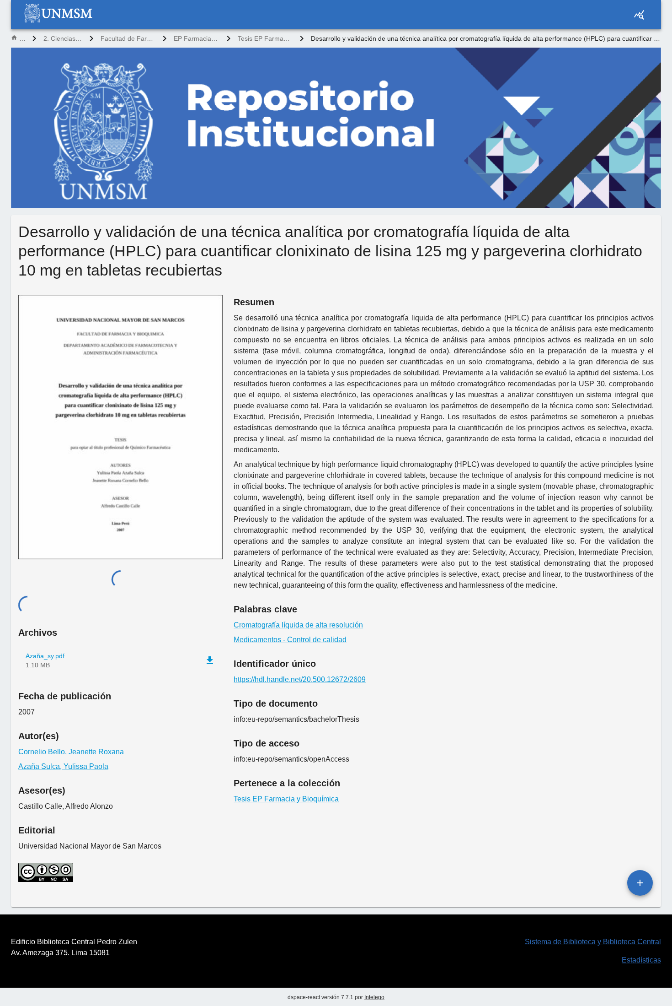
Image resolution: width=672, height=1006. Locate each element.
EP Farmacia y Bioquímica (196, 38)
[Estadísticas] (639, 15)
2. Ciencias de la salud (63, 38)
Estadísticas (641, 960)
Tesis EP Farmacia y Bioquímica (265, 38)
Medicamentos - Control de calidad (290, 640)
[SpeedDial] (640, 883)
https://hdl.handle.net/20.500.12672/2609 (300, 679)
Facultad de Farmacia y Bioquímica (128, 38)
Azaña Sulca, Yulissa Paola (63, 766)
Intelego (374, 997)
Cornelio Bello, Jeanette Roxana (71, 752)
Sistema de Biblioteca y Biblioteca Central (593, 942)
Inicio (22, 38)
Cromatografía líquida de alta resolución (298, 625)
